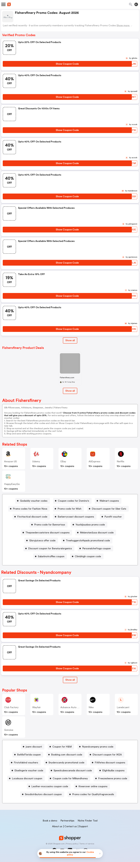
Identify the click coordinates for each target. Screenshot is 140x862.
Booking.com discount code (66, 754)
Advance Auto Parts (71, 707)
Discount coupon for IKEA (107, 754)
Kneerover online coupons (92, 786)
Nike (91, 707)
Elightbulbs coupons (113, 770)
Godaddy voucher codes (33, 501)
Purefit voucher (113, 516)
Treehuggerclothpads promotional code (88, 540)
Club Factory (11, 707)
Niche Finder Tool (87, 820)
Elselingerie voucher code (28, 770)
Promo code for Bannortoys (49, 524)
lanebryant (123, 707)
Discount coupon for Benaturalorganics (50, 548)
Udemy (36, 461)
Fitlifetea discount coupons (110, 762)
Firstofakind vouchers (26, 762)
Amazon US (10, 461)
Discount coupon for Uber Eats (109, 509)
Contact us (70, 826)
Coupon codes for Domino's (73, 501)
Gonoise (8, 730)
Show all (70, 340)
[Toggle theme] (136, 4)
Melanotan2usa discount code (97, 532)
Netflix (120, 461)
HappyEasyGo (12, 484)
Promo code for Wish (69, 509)
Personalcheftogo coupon (96, 548)
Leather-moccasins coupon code (49, 786)
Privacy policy (72, 844)
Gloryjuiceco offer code (42, 540)
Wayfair (36, 707)
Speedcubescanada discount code (73, 770)
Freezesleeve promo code (112, 778)
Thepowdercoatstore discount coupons (47, 532)
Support (83, 826)
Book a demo (50, 820)
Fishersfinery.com (67, 377)
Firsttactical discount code (32, 516)
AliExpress (94, 461)
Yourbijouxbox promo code (90, 524)
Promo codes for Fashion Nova (30, 509)
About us (57, 826)
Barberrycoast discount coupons (76, 516)
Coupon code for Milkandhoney (70, 778)
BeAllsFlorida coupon (29, 754)
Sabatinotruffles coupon (51, 556)
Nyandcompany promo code (97, 746)
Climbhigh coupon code (88, 556)
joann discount (34, 746)
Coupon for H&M (62, 746)
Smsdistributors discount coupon (43, 794)
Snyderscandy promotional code (66, 762)
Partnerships (67, 820)
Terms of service (86, 844)
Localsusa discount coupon (27, 778)
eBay (63, 461)
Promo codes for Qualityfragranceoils (93, 794)
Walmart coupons (109, 501)
